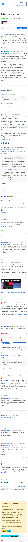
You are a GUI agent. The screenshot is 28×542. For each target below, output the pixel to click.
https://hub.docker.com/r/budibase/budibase (12, 292)
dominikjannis (5, 302)
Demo (17, 5)
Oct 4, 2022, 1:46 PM (17, 302)
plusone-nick (5, 224)
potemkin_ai (5, 210)
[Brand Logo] (3, 4)
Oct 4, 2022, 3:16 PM (21, 326)
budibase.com (4, 139)
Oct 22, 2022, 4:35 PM (18, 430)
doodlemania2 (5, 196)
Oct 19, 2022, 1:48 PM (13, 415)
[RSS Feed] (26, 18)
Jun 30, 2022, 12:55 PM (18, 242)
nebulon (4, 51)
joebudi (4, 36)
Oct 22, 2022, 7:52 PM (13, 445)
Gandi (9, 368)
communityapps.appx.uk (5, 108)
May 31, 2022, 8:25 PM (14, 149)
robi (3, 415)
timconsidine (5, 34)
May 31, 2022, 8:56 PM (10, 197)
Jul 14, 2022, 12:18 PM (14, 262)
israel (3, 262)
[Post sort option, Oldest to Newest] (2, 28)
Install (25, 5)
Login (9, 531)
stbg (3, 464)
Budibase (12, 94)
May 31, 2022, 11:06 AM (19, 51)
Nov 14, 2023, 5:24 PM (17, 482)
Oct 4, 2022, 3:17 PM (17, 340)
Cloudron (4, 368)
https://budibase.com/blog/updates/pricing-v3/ (13, 486)
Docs (21, 5)
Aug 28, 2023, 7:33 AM (14, 464)
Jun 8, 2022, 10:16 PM (17, 224)
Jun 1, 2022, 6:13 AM (16, 210)
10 (26, 143)
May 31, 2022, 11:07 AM (10, 92)
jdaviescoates (5, 340)
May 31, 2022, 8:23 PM (15, 114)
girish (5, 190)
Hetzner (13, 368)
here (5, 75)
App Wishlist (4, 18)
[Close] (25, 503)
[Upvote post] (24, 47)
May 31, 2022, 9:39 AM (15, 36)
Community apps (21, 4)
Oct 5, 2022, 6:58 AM (17, 378)
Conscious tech (4, 421)
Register (4, 531)
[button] (2, 540)
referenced (9, 190)
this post (16, 417)
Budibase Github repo (13, 169)
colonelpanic (5, 242)
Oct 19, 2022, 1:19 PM (17, 398)
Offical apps (23, 2)
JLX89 (3, 149)
